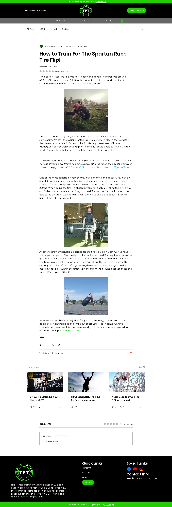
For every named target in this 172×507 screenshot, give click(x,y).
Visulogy (110, 504)
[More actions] (131, 46)
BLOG (84, 477)
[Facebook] (129, 468)
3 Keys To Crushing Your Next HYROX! (44, 398)
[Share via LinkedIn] (53, 345)
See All (142, 367)
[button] (60, 20)
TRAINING (86, 467)
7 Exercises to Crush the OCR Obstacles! (126, 398)
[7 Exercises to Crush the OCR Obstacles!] (127, 382)
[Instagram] (141, 468)
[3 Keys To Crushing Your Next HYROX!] (45, 382)
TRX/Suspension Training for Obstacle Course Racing (85, 398)
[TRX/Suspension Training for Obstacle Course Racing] (86, 382)
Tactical (65, 29)
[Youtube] (135, 468)
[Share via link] (59, 345)
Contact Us (101, 2)
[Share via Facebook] (40, 345)
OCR (42, 29)
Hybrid (53, 29)
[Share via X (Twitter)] (47, 345)
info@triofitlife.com (146, 478)
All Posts (31, 29)
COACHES (87, 472)
